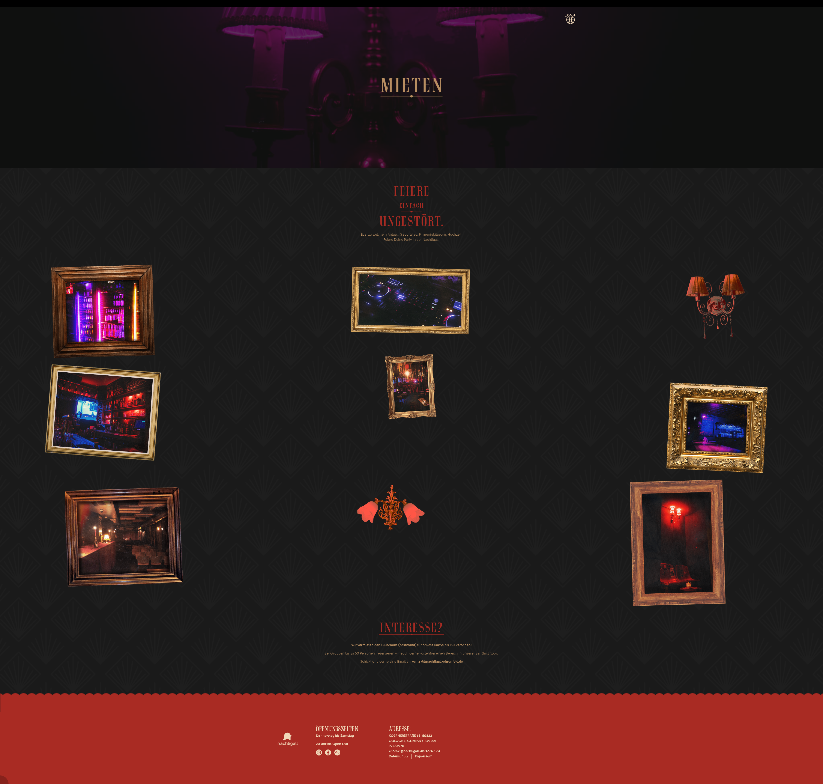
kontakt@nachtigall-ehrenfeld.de (414, 751)
